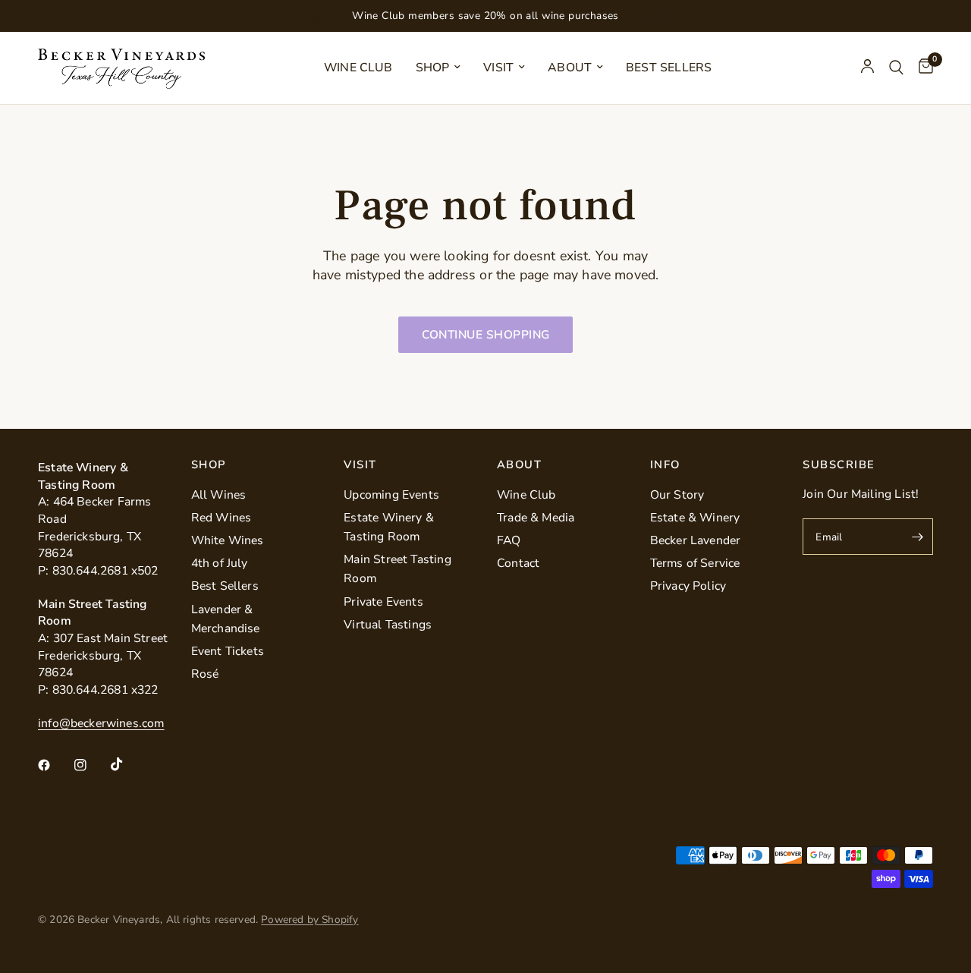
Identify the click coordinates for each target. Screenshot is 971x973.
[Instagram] (91, 765)
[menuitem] (358, 68)
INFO (665, 465)
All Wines (219, 494)
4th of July (219, 563)
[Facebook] (54, 765)
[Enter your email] (918, 536)
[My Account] (867, 68)
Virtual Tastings (388, 624)
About (570, 67)
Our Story (677, 494)
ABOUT (519, 465)
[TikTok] (127, 764)
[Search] (896, 68)
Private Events (383, 602)
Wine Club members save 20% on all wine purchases (485, 15)
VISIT (360, 465)
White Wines (227, 540)
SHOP (208, 465)
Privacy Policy (688, 586)
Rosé (205, 674)
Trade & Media (535, 517)
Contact (518, 563)
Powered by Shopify (309, 919)
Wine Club (358, 67)
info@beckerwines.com (101, 723)
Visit (498, 67)
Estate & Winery (695, 517)
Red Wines (221, 517)
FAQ (509, 540)
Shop (433, 67)
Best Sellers (669, 67)
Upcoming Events (391, 494)
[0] (922, 68)
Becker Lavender (695, 540)
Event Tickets (227, 651)
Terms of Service (695, 563)
